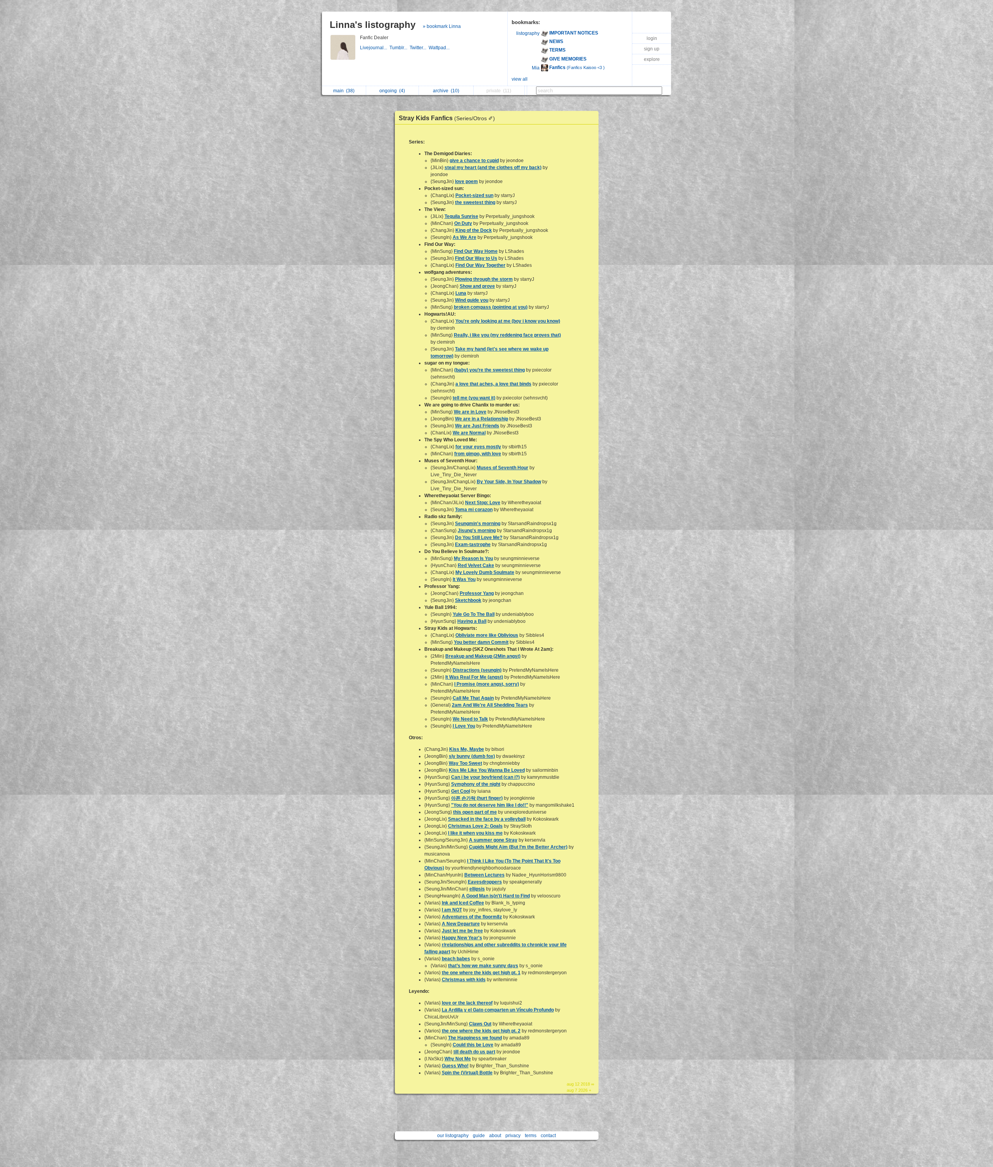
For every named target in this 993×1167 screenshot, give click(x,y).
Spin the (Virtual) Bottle (467, 1072)
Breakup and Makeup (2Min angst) (483, 656)
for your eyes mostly (478, 447)
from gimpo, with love (477, 453)
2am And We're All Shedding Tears (490, 705)
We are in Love (470, 412)
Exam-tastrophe (473, 544)
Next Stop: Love (482, 502)
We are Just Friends (477, 426)
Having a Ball (471, 621)
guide (479, 1135)
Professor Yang (477, 593)
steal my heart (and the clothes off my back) (493, 167)
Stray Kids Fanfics (447, 118)
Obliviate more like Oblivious (486, 635)
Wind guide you (471, 300)
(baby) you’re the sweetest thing (489, 370)
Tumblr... (399, 47)
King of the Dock (473, 230)
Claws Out (480, 1024)
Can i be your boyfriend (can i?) (485, 777)
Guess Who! (455, 1065)
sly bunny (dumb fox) (472, 756)
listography (528, 33)
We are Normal (469, 433)
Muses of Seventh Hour (502, 467)
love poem (466, 181)
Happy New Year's (462, 938)
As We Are (464, 237)
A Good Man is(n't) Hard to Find (496, 896)
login (652, 38)
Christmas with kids (464, 979)
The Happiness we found (475, 1038)
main (344, 90)
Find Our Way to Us (476, 258)
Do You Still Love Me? (478, 537)
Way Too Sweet (465, 763)
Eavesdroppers (485, 882)
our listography (453, 1135)
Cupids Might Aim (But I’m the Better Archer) (518, 847)
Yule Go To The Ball (474, 614)
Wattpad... (440, 47)
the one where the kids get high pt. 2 (481, 1031)
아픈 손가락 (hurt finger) (477, 798)
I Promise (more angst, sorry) (486, 684)
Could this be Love (473, 1045)
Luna (460, 293)
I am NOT (452, 910)
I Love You (464, 726)
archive (446, 90)
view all (520, 79)
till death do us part (474, 1052)
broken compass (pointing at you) (491, 307)
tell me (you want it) (474, 398)
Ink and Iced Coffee (463, 903)
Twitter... (419, 47)
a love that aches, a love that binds (493, 384)
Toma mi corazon (474, 509)
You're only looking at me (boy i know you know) (507, 321)
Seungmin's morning (477, 523)
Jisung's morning (477, 530)
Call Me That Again (473, 698)
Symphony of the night (475, 784)
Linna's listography (372, 24)
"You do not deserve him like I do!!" (489, 805)
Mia (536, 68)
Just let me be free (462, 931)
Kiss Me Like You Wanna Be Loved (487, 770)
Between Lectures (484, 875)
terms (530, 1135)
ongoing (392, 90)
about (495, 1135)
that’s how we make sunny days (483, 965)
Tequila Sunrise (461, 216)
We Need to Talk (470, 719)
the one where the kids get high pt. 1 (481, 972)
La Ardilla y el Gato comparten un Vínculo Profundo (498, 1010)
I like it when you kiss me (475, 833)
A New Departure (461, 924)
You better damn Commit (481, 642)
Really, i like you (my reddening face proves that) (507, 335)
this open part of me (475, 812)
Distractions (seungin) (477, 670)
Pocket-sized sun (474, 195)
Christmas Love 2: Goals (475, 826)
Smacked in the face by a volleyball (487, 819)
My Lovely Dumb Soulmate (484, 572)
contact (548, 1135)
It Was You (464, 579)
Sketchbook (468, 600)
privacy (513, 1135)
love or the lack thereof (467, 1003)
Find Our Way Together (480, 265)
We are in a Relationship (481, 419)
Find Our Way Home (476, 251)
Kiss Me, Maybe (466, 749)
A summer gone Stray (493, 840)
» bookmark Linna (442, 26)
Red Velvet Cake (476, 565)
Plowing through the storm (484, 279)
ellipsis (477, 889)
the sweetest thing (475, 202)
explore (652, 59)
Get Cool (460, 791)
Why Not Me (458, 1059)
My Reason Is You (473, 558)
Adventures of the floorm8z (472, 917)
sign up (651, 49)
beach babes (456, 958)
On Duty (463, 223)
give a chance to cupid (474, 160)
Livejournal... (374, 47)
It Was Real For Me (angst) (474, 677)
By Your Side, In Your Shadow (509, 481)
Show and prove (477, 286)
